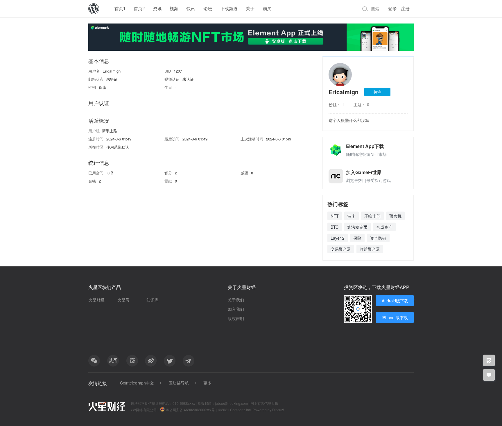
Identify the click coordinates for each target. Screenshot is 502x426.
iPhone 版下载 (395, 317)
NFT (335, 216)
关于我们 (236, 300)
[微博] (151, 361)
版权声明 (236, 318)
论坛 (207, 8)
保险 (357, 238)
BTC (334, 227)
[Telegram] (188, 361)
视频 (174, 8)
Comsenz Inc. (241, 409)
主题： (361, 104)
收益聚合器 (370, 249)
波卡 (351, 216)
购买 (267, 8)
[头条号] (113, 361)
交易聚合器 (341, 249)
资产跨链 (378, 238)
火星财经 (96, 300)
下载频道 (229, 8)
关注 (377, 92)
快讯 (191, 8)
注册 (405, 8)
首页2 (139, 8)
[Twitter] (169, 361)
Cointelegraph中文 (137, 383)
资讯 (157, 8)
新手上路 (109, 130)
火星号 (123, 300)
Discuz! (278, 409)
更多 (207, 383)
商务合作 (407, 300)
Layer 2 (338, 238)
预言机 (395, 216)
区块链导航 (178, 383)
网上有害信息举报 (264, 403)
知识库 (152, 300)
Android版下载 (395, 301)
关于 (250, 8)
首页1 (120, 8)
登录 (392, 8)
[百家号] (132, 361)
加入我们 (236, 309)
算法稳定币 (357, 227)
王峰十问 (372, 216)
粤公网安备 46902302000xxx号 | (191, 409)
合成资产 (384, 227)
